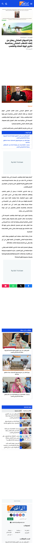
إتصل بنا (27, 530)
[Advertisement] (17, 67)
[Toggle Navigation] (31, 3)
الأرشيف (27, 532)
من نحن (9, 534)
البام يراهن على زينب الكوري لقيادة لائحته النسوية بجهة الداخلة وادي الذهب (16, 137)
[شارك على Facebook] (28, 286)
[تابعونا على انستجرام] (17, 515)
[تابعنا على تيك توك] (11, 515)
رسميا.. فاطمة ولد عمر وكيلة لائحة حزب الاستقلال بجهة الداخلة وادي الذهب (16, 146)
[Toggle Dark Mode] (6, 3)
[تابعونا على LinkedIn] (23, 515)
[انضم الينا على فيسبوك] (14, 515)
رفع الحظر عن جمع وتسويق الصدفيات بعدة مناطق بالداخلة (16, 141)
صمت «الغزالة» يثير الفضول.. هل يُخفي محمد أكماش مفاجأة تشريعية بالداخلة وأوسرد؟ (10, 438)
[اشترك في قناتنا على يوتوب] (20, 515)
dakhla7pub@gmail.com (18, 522)
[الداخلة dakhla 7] (17, 508)
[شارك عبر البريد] (5, 286)
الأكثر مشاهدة (27, 410)
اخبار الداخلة (23, 37)
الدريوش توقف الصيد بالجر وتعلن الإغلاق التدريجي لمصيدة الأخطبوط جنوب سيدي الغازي (11, 445)
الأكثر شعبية (18, 410)
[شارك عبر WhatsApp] (13, 286)
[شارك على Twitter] (21, 286)
